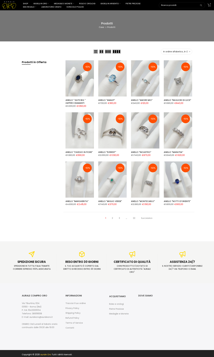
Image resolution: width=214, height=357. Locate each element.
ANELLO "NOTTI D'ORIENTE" (177, 201)
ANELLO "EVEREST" (107, 152)
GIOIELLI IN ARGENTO (109, 3)
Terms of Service (74, 323)
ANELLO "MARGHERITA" (77, 201)
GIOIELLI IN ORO (40, 3)
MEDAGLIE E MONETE (63, 3)
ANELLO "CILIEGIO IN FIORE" (79, 152)
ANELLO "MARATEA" (173, 152)
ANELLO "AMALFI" (106, 100)
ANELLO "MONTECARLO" (143, 201)
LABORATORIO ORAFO (51, 7)
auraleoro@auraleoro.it (41, 317)
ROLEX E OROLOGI (87, 3)
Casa (101, 27)
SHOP (25, 3)
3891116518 (37, 313)
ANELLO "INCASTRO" (141, 152)
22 (134, 218)
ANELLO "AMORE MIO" (141, 100)
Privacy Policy (72, 308)
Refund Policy (72, 318)
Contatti (70, 327)
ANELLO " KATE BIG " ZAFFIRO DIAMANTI (75, 101)
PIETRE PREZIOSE (133, 3)
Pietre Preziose (116, 309)
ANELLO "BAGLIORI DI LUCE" (177, 100)
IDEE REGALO (29, 7)
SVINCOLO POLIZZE (75, 7)
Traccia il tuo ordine (76, 303)
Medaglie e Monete (119, 313)
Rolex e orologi (116, 304)
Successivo (146, 218)
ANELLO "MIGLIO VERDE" (110, 201)
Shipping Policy (73, 313)
